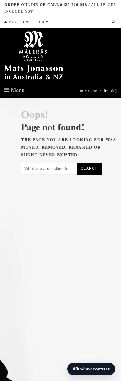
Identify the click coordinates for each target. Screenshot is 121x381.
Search (89, 168)
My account (19, 22)
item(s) (101, 90)
